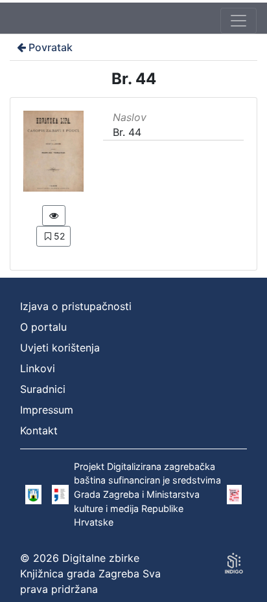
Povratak (51, 47)
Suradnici (42, 389)
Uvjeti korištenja (60, 347)
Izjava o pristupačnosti (76, 306)
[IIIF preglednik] (53, 215)
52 (59, 235)
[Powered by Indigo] (234, 563)
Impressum (46, 409)
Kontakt (39, 430)
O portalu (43, 326)
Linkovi (37, 368)
